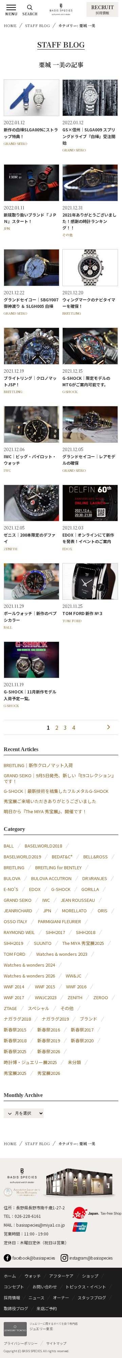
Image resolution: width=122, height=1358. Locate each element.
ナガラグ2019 (55, 1019)
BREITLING (71, 313)
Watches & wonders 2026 (29, 975)
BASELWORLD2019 (22, 856)
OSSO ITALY (15, 921)
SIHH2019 (13, 943)
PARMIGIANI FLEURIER (59, 921)
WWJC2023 (46, 997)
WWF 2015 (45, 986)
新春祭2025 (15, 1051)
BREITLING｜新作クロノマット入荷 (38, 765)
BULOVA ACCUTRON (51, 878)
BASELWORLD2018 (43, 845)
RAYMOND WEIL (19, 932)
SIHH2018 (85, 932)
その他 (67, 234)
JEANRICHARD (18, 910)
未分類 (74, 1062)
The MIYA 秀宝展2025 (83, 943)
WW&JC (73, 975)
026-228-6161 (28, 1216)
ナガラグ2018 (17, 1019)
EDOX (67, 548)
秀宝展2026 (48, 1073)
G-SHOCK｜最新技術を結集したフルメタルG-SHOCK (56, 791)
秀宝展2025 (15, 1073)
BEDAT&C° (62, 856)
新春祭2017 (82, 1029)
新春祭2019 (48, 1040)
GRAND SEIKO (15, 143)
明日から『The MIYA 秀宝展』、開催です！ (45, 811)
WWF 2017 (14, 997)
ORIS (102, 910)
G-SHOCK (70, 391)
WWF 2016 (76, 986)
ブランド (88, 1019)
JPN (7, 228)
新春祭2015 (15, 1029)
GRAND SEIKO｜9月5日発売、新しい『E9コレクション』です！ (60, 778)
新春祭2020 (82, 1040)
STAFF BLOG (37, 25)
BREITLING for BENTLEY (58, 867)
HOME (10, 25)
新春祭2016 (48, 1029)
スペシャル (38, 1008)
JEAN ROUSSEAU (78, 900)
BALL (8, 627)
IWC (7, 470)
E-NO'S (11, 889)
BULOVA (12, 878)
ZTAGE (10, 1008)
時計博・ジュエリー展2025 (30, 1062)
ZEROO (100, 997)
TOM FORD (72, 620)
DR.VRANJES (94, 878)
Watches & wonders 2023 (61, 954)
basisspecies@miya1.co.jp (40, 1225)
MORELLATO (74, 910)
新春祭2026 (48, 1051)
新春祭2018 (15, 1040)
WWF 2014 (14, 986)
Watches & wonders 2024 (29, 965)
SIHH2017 (55, 932)
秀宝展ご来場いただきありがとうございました (50, 801)
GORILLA (90, 889)
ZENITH (11, 548)
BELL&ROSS (95, 856)
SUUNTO (43, 943)
